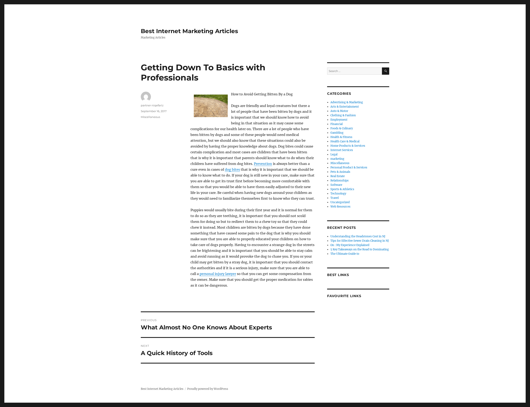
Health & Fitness (341, 137)
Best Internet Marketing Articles (189, 31)
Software (336, 185)
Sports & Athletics (342, 189)
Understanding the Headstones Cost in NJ (357, 236)
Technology (338, 193)
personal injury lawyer (218, 274)
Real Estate (337, 176)
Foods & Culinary (341, 128)
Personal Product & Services (348, 167)
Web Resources (340, 206)
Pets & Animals (340, 172)
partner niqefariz (152, 105)
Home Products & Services (347, 146)
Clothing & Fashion (343, 115)
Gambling (336, 132)
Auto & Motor (339, 111)
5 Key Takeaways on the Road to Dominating (359, 249)
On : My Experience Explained (349, 245)
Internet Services (341, 150)
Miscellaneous (150, 117)
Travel (334, 198)
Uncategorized (340, 202)
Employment (338, 119)
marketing (337, 159)
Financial (336, 124)
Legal (333, 154)
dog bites (232, 169)
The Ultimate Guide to (344, 254)
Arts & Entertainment (344, 106)
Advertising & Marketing (346, 102)
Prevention (263, 164)
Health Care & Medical (344, 141)
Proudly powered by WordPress (207, 389)
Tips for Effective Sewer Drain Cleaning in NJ (359, 241)
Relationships (339, 180)
